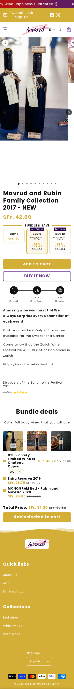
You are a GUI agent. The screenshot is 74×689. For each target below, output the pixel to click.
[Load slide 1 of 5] (35, 184)
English (35, 661)
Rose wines (12, 634)
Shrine (56, 683)
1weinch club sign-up (21, 14)
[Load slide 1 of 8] (47, 184)
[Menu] (5, 29)
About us (10, 575)
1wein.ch (30, 683)
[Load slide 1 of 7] (43, 184)
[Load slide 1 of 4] (31, 184)
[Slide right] (69, 112)
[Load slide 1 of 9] (52, 184)
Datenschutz (13, 591)
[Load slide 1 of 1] (18, 184)
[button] (59, 29)
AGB (6, 583)
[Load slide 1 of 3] (27, 184)
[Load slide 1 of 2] (23, 184)
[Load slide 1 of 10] (56, 184)
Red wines (11, 617)
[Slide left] (5, 112)
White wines (12, 626)
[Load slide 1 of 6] (39, 184)
